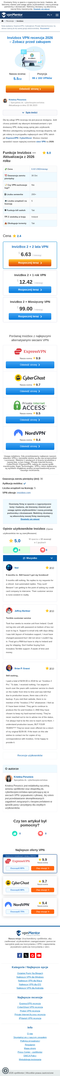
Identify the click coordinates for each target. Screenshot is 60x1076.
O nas (30, 1033)
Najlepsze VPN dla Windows (30, 977)
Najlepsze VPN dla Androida (30, 988)
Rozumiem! (44, 28)
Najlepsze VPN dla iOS (30, 984)
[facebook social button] (19, 955)
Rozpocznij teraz (29, 262)
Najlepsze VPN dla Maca (30, 980)
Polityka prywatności (30, 1041)
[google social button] (32, 955)
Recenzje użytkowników (30, 755)
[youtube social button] (38, 955)
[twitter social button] (26, 955)
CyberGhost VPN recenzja (30, 1007)
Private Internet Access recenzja (30, 1014)
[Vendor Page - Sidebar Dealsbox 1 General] (30, 864)
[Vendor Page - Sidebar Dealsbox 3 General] (30, 907)
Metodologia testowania (30, 1059)
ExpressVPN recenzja (30, 1003)
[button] (5, 1070)
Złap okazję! (41, 868)
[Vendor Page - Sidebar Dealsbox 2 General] (30, 885)
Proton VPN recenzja (30, 1011)
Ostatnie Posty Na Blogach (30, 973)
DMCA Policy (30, 1055)
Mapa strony (30, 1048)
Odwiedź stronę (29, 88)
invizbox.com (24, 493)
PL (49, 15)
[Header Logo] (12, 15)
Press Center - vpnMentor (30, 1052)
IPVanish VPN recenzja (30, 1018)
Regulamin (30, 1044)
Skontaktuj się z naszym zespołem (30, 1037)
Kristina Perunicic (17, 99)
